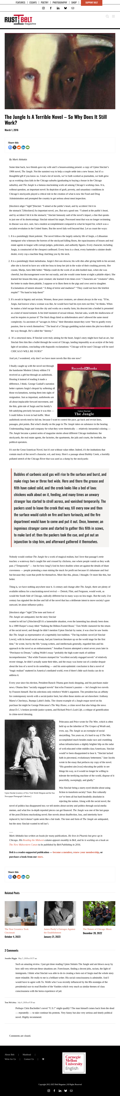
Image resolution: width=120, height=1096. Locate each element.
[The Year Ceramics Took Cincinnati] (21, 902)
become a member (62, 852)
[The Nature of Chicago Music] (99, 902)
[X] (14, 147)
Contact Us (29, 1059)
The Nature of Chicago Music (97, 929)
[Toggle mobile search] (107, 16)
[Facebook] (10, 147)
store (40, 856)
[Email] (28, 147)
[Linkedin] (23, 147)
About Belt (9, 1054)
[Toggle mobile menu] (113, 16)
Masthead (27, 1054)
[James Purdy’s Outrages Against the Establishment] (60, 902)
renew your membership (86, 852)
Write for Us (10, 1059)
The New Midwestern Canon (23, 844)
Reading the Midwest (33, 840)
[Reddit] (19, 147)
